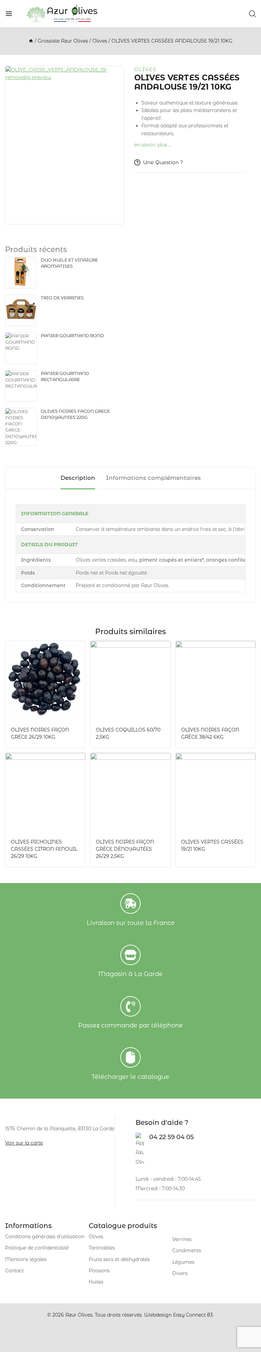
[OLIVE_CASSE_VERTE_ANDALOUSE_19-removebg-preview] (64, 145)
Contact (14, 1271)
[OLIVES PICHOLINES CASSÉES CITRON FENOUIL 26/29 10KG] (45, 793)
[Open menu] (9, 13)
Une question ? (163, 162)
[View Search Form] (252, 13)
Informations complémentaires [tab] (153, 477)
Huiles (96, 1282)
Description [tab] (77, 477)
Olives (145, 69)
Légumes (183, 1262)
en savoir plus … (153, 145)
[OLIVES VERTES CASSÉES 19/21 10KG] (216, 793)
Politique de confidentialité (37, 1248)
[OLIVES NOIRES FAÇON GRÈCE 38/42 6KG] (216, 681)
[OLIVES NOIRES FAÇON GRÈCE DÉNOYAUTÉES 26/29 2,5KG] (130, 793)
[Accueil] (31, 41)
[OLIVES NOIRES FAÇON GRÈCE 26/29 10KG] (45, 681)
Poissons (99, 1271)
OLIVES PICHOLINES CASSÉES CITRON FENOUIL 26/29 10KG (44, 849)
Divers (180, 1273)
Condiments (186, 1250)
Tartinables (102, 1248)
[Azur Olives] (61, 14)
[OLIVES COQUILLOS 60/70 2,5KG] (130, 681)
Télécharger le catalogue (130, 1077)
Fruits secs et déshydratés (119, 1259)
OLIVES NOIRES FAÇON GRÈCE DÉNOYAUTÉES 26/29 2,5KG (125, 849)
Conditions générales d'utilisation (44, 1236)
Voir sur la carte (24, 1143)
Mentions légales (26, 1259)
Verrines (182, 1239)
